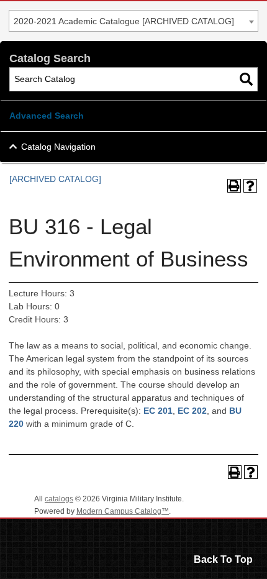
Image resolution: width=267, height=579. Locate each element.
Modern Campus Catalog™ (122, 511)
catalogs (59, 499)
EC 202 (192, 411)
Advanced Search (46, 116)
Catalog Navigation (58, 147)
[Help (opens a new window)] (250, 186)
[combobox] (133, 21)
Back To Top (223, 559)
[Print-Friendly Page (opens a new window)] (234, 186)
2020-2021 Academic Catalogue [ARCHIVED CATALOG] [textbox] (124, 21)
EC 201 (158, 411)
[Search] (246, 79)
